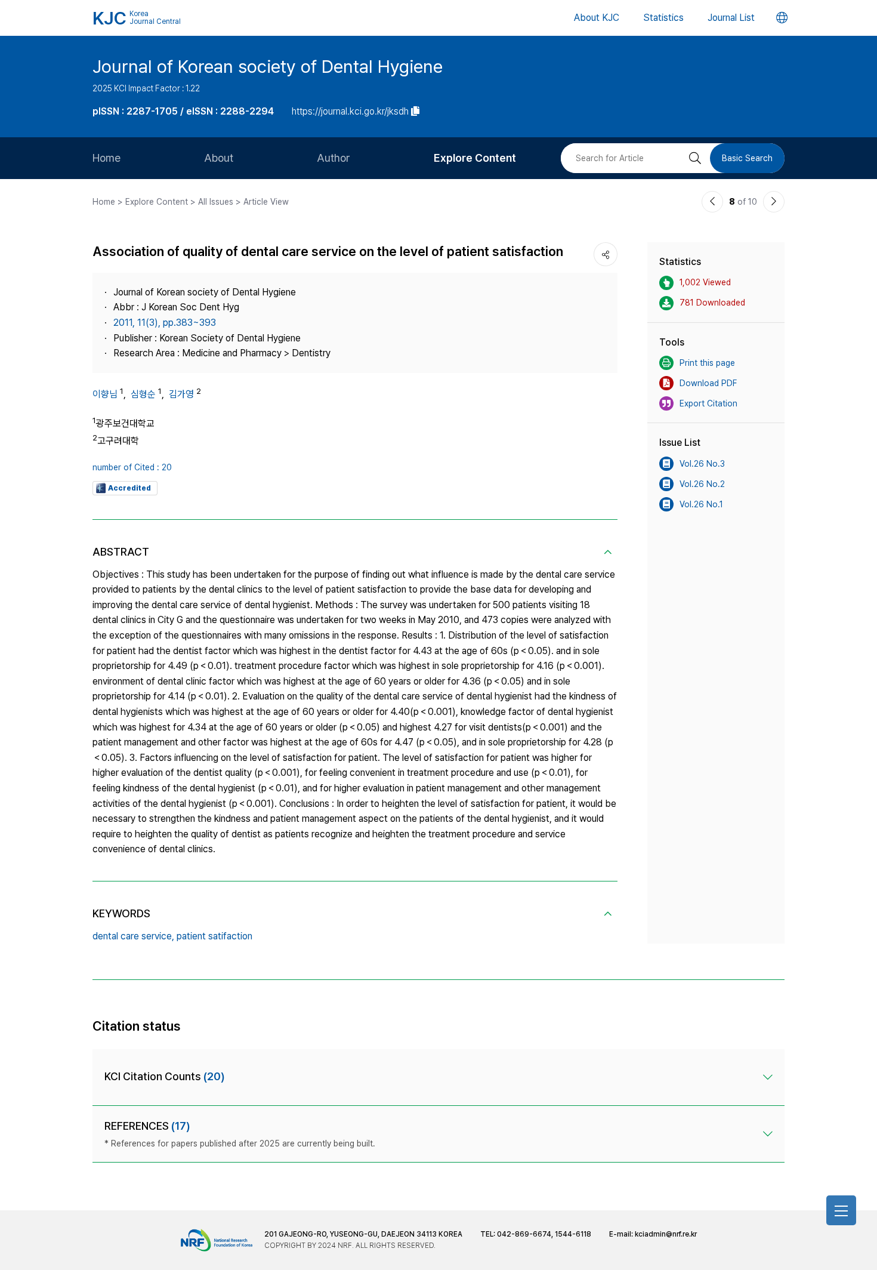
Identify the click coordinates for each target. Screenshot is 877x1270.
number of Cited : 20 (132, 467)
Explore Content (475, 158)
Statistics (663, 17)
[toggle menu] (841, 1210)
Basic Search (747, 158)
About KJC (596, 17)
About (218, 158)
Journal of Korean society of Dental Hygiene (267, 66)
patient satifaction (214, 936)
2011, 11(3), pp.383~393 (164, 322)
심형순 (143, 394)
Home (106, 158)
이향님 (105, 394)
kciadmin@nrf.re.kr (666, 1234)
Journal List (731, 17)
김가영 (181, 394)
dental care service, (133, 936)
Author (333, 158)
